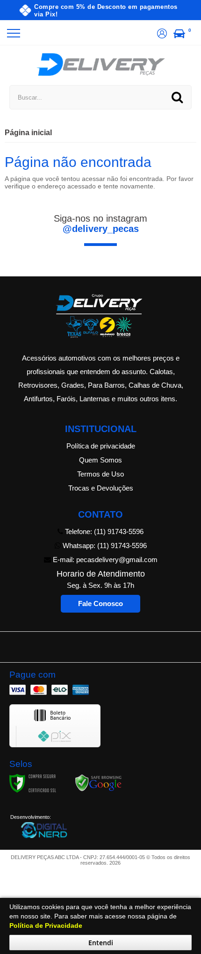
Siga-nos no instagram (100, 223)
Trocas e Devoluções (100, 488)
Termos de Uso (100, 474)
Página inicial (28, 133)
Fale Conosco (100, 603)
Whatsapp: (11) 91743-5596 (104, 545)
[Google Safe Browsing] (98, 783)
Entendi (100, 942)
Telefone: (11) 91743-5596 (103, 531)
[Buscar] (177, 97)
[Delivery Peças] (100, 64)
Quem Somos (100, 460)
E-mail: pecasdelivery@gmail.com (104, 560)
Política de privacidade (100, 446)
